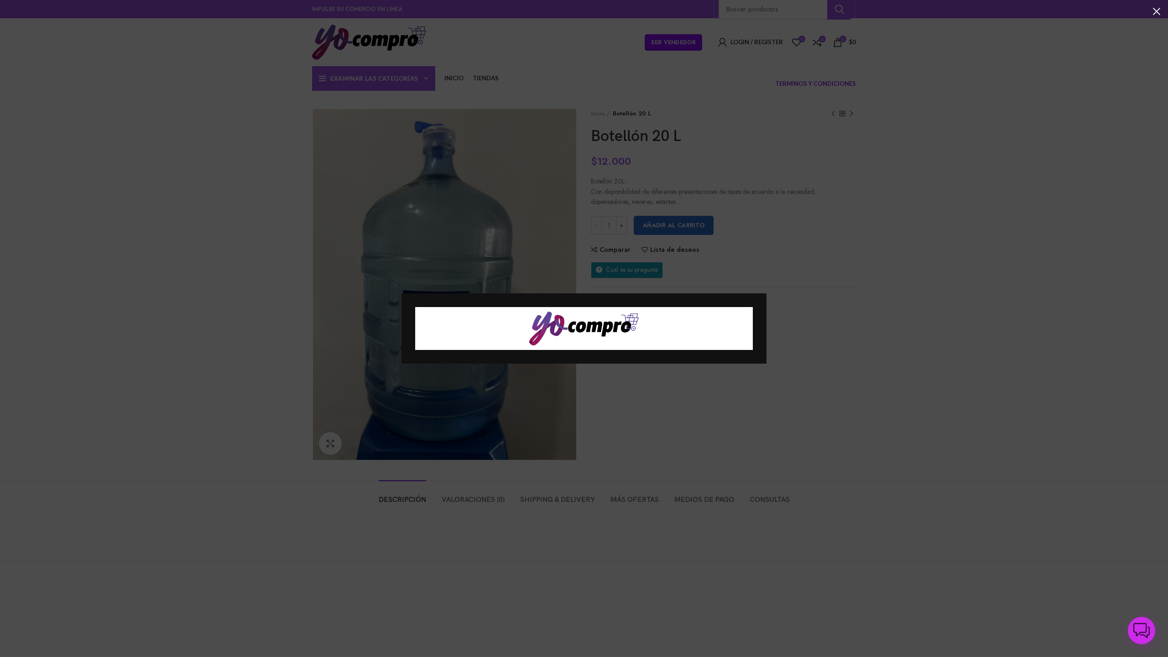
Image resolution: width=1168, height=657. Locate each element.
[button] (1141, 630)
